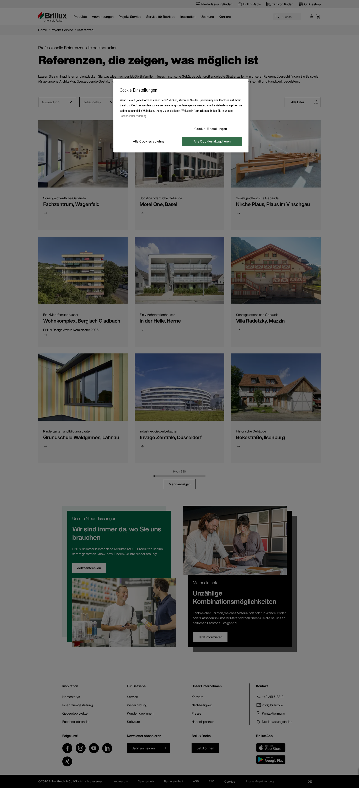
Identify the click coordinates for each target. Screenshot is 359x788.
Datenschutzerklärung (133, 116)
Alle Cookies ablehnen (149, 141)
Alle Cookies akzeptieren (212, 141)
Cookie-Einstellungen (210, 128)
